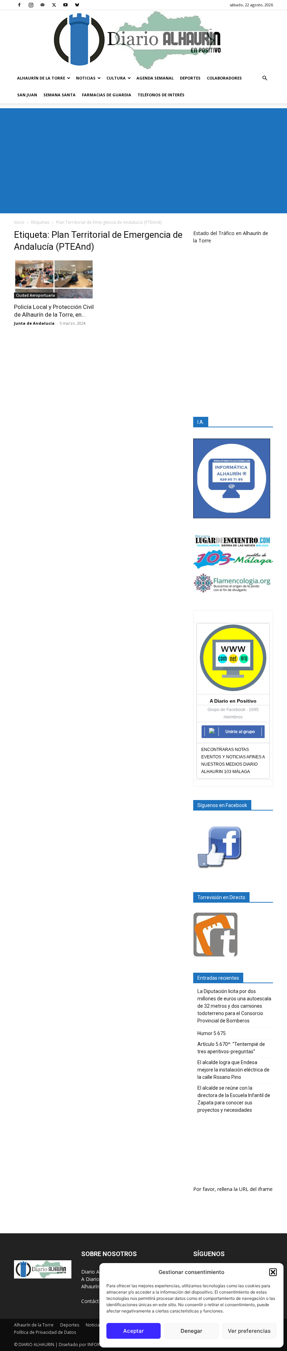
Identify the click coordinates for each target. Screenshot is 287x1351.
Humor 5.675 (211, 1033)
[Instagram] (31, 5)
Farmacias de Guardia (106, 94)
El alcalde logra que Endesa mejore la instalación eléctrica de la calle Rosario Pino (233, 1070)
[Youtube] (65, 5)
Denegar (191, 1331)
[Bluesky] (77, 5)
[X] (54, 5)
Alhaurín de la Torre (41, 78)
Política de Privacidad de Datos (45, 1332)
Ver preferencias (249, 1331)
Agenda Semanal (155, 78)
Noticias (86, 78)
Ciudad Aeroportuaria (35, 295)
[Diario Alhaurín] (143, 40)
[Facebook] (19, 5)
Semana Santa (59, 94)
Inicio (19, 222)
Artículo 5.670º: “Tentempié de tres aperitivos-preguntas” (231, 1047)
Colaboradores (224, 78)
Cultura (116, 78)
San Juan (27, 94)
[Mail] (42, 5)
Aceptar (133, 1331)
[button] (273, 1272)
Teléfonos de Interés (161, 94)
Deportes (190, 78)
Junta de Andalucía (34, 323)
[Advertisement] (143, 161)
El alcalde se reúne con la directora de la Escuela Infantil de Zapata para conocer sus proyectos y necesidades (233, 1099)
